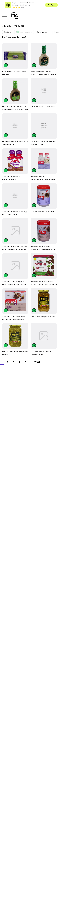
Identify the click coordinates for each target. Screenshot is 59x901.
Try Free (51, 5)
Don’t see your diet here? (14, 37)
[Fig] (14, 15)
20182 (36, 362)
